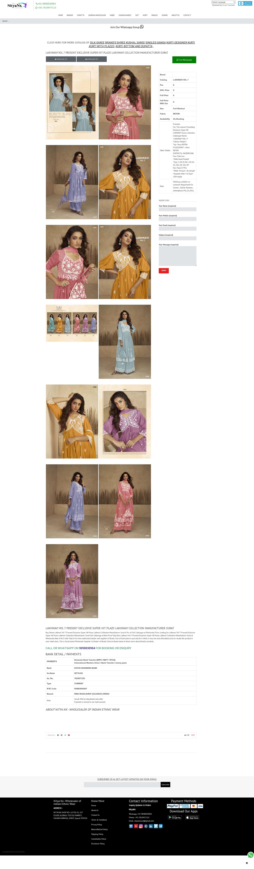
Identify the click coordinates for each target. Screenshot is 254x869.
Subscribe (165, 784)
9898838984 (87, 648)
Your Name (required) (167, 206)
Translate (231, 5)
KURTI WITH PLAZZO (101, 46)
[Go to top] (247, 863)
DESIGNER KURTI (184, 42)
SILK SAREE (97, 42)
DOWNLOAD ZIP (61, 59)
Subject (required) (166, 235)
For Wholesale (185, 59)
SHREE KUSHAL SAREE (131, 42)
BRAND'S (110, 42)
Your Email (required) (167, 225)
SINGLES (151, 42)
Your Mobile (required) (168, 215)
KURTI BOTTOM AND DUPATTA (134, 46)
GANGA (161, 42)
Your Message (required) (168, 244)
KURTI (170, 42)
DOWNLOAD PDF (92, 59)
